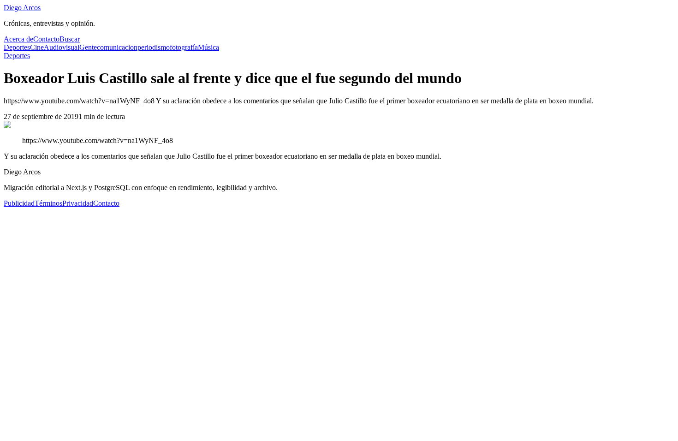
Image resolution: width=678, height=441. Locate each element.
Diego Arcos (22, 8)
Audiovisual (61, 47)
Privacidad (77, 203)
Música (208, 47)
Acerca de (18, 39)
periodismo (153, 47)
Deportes (17, 47)
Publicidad (19, 203)
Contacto (46, 39)
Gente (88, 47)
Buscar (69, 39)
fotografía (184, 47)
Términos (48, 203)
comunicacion (117, 47)
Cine (37, 47)
